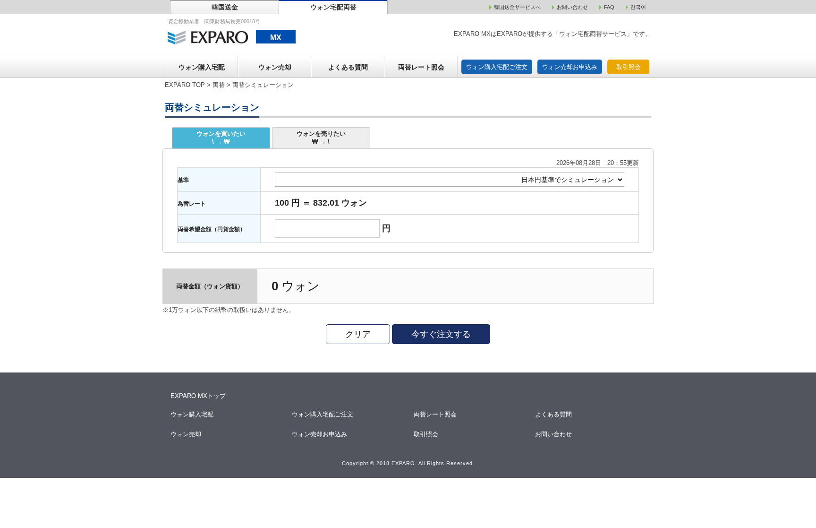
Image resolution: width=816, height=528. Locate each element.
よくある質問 (348, 67)
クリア (358, 334)
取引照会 (628, 66)
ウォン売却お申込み (569, 66)
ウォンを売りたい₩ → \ (321, 137)
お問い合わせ (554, 434)
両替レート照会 (421, 67)
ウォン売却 (274, 67)
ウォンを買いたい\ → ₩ (221, 137)
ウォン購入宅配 (201, 67)
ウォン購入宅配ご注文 (496, 66)
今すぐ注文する (441, 334)
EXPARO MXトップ (198, 395)
